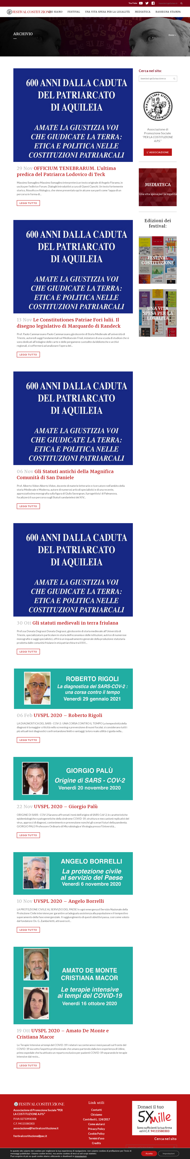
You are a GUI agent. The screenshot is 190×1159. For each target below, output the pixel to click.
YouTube (133, 3)
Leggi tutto (28, 203)
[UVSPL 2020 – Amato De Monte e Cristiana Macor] (73, 985)
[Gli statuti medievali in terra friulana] (73, 570)
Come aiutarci (96, 1124)
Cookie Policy (96, 1133)
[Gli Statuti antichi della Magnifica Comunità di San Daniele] (73, 418)
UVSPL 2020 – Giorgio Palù (66, 806)
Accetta (149, 1153)
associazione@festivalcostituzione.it (35, 1128)
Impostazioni (169, 1153)
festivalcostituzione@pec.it (30, 1136)
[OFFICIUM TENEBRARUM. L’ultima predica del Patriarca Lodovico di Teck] (73, 115)
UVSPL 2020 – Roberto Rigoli (68, 715)
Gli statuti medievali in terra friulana (75, 623)
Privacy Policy (96, 1128)
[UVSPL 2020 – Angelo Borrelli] (73, 873)
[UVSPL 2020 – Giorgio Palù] (73, 778)
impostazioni (81, 1156)
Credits (96, 1143)
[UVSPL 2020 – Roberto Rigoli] (73, 689)
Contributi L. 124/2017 (96, 1119)
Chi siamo (96, 1114)
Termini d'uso (96, 1138)
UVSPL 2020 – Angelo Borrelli (69, 901)
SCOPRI (158, 259)
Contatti (96, 1109)
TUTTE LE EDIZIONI (157, 186)
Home (171, 35)
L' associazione (158, 152)
